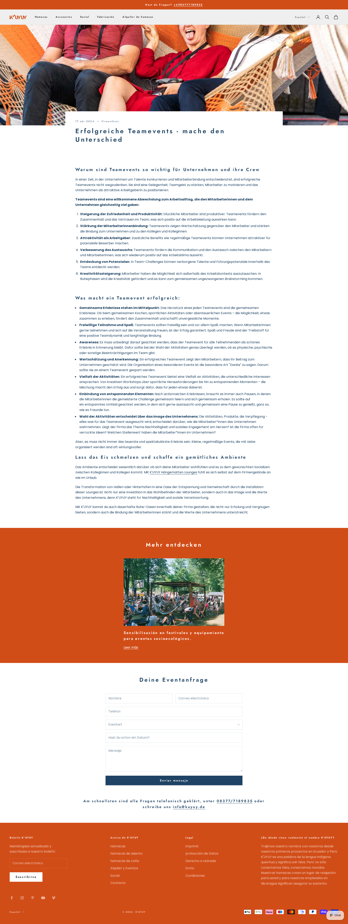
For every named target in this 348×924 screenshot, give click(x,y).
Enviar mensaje (174, 780)
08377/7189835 (235, 801)
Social (84, 17)
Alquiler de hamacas (137, 17)
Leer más (131, 647)
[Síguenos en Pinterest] (33, 898)
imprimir (192, 846)
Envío (189, 868)
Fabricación (106, 17)
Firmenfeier (110, 121)
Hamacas (41, 17)
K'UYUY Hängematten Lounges (173, 472)
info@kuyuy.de (189, 806)
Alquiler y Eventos (124, 868)
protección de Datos (201, 853)
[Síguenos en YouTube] (43, 898)
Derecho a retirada (200, 861)
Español (300, 17)
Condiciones (195, 875)
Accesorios (64, 17)
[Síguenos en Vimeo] (54, 898)
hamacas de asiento (126, 853)
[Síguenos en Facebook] (12, 898)
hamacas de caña (124, 861)
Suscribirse (26, 877)
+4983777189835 (188, 5)
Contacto (118, 883)
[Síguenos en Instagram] (22, 898)
